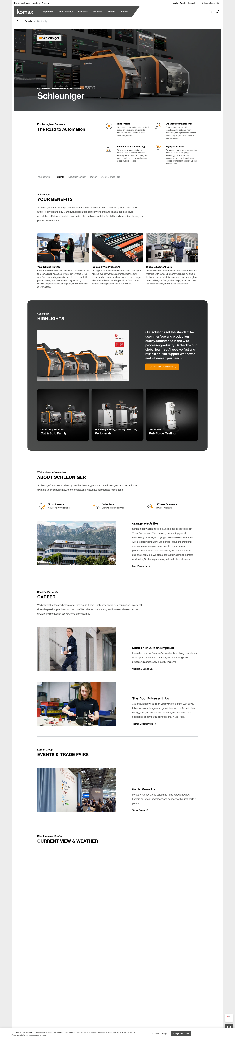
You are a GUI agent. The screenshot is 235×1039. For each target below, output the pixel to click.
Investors (36, 3)
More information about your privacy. (31, 1035)
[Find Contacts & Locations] (229, 1027)
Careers (45, 3)
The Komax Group (22, 3)
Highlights (59, 177)
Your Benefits (44, 177)
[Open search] (210, 11)
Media (175, 3)
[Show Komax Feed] (229, 1018)
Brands (28, 21)
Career (93, 177)
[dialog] (117, 1033)
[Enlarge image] (84, 257)
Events (183, 3)
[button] (159, 1033)
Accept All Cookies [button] (181, 1033)
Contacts (192, 3)
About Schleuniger (77, 177)
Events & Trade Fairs (110, 177)
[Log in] (218, 11)
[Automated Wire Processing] (25, 11)
